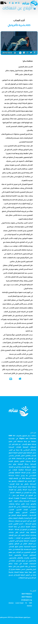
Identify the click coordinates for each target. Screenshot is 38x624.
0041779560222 (27, 594)
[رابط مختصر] (20, 53)
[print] (15, 53)
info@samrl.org (26, 600)
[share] (34, 52)
